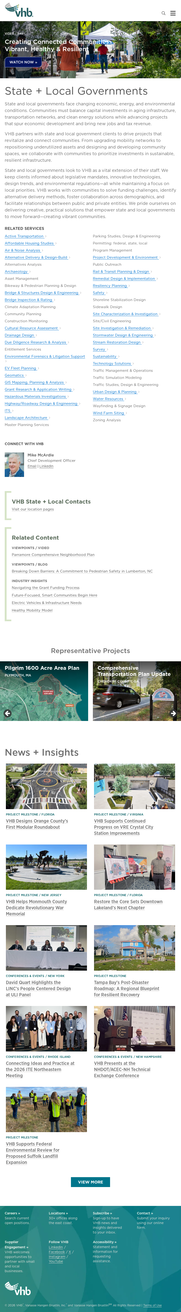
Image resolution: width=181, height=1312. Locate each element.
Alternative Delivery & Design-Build (36, 257)
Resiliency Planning (110, 285)
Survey (99, 349)
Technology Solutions (112, 363)
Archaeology (17, 271)
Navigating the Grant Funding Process (45, 587)
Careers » (12, 1213)
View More (90, 1182)
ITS (8, 410)
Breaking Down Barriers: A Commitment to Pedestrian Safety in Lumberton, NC (82, 571)
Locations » (58, 1213)
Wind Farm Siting (109, 413)
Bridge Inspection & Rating (29, 300)
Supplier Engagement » (16, 1245)
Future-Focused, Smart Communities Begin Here (54, 595)
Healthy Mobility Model (32, 610)
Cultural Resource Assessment (32, 328)
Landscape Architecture (26, 417)
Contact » (145, 1213)
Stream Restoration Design (117, 342)
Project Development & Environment (126, 257)
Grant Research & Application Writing (39, 389)
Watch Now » (23, 62)
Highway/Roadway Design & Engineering (41, 403)
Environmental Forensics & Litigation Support (45, 356)
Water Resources (108, 399)
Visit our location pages (33, 509)
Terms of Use (152, 1305)
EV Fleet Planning (21, 368)
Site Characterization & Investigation (126, 314)
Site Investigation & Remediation (122, 328)
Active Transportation (25, 236)
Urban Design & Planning (115, 391)
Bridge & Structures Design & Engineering (42, 292)
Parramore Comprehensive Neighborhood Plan (53, 554)
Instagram (57, 1256)
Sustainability (105, 356)
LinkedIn (46, 466)
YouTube (56, 1261)
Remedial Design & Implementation (124, 278)
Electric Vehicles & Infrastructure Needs (47, 602)
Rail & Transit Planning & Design (121, 271)
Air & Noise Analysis (23, 250)
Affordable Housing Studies (30, 243)
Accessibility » (104, 1242)
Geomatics (15, 375)
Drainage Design (20, 335)
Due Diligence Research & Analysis (36, 342)
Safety (99, 292)
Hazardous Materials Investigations (36, 396)
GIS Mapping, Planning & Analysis (35, 382)
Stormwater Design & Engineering (123, 335)
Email (32, 466)
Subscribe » (102, 1213)
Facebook (57, 1252)
